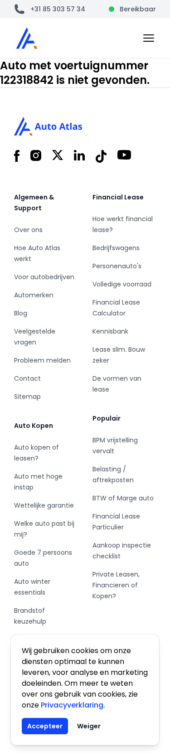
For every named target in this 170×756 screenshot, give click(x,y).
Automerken (33, 295)
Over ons (28, 229)
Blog (20, 313)
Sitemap (27, 396)
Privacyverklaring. (73, 705)
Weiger (89, 726)
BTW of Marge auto (123, 498)
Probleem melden (42, 360)
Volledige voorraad (121, 284)
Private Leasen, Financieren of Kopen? (116, 585)
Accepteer (45, 726)
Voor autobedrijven (44, 276)
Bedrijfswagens (116, 247)
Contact (27, 378)
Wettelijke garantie (44, 505)
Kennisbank (110, 331)
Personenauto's (116, 266)
